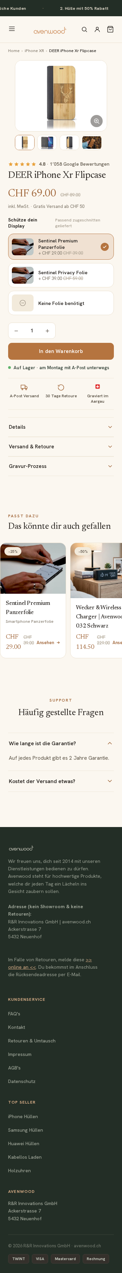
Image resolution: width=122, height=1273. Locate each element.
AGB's (14, 1068)
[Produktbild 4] (92, 142)
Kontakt (16, 1027)
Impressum (20, 1054)
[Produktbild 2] (47, 142)
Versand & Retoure (31, 446)
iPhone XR (34, 50)
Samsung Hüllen (25, 1130)
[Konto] (97, 29)
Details (17, 427)
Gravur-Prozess (27, 466)
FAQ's (14, 1014)
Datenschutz (22, 1081)
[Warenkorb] (110, 29)
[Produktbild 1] (25, 142)
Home (14, 50)
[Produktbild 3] (69, 142)
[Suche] (84, 29)
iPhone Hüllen (23, 1116)
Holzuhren (19, 1171)
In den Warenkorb (61, 351)
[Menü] (12, 29)
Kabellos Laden (25, 1157)
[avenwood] (50, 29)
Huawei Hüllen (23, 1143)
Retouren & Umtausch (32, 1041)
